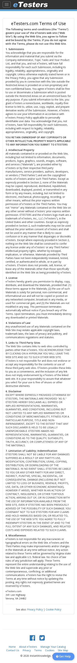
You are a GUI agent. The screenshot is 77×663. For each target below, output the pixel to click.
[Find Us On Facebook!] (32, 637)
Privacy (27, 650)
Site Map (63, 650)
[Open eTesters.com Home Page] (30, 4)
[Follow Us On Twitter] (42, 637)
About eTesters (28, 646)
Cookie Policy (53, 609)
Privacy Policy (35, 609)
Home (12, 646)
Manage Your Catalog (53, 646)
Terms (38, 650)
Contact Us (12, 650)
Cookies (49, 650)
